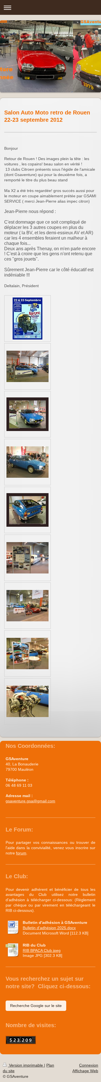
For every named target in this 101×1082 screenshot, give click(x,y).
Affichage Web (85, 1071)
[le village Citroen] (27, 605)
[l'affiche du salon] (27, 318)
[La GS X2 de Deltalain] (27, 462)
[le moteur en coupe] (27, 701)
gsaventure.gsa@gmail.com (30, 801)
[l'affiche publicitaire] (27, 557)
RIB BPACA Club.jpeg (42, 950)
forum (21, 853)
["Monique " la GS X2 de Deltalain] (27, 414)
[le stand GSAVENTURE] (27, 366)
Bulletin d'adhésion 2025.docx (49, 928)
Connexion (88, 1065)
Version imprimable (26, 1065)
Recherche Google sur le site (36, 1005)
